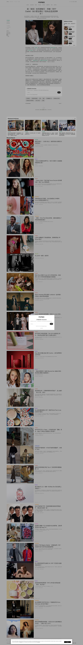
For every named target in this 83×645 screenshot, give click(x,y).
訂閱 (51, 323)
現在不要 (41, 328)
